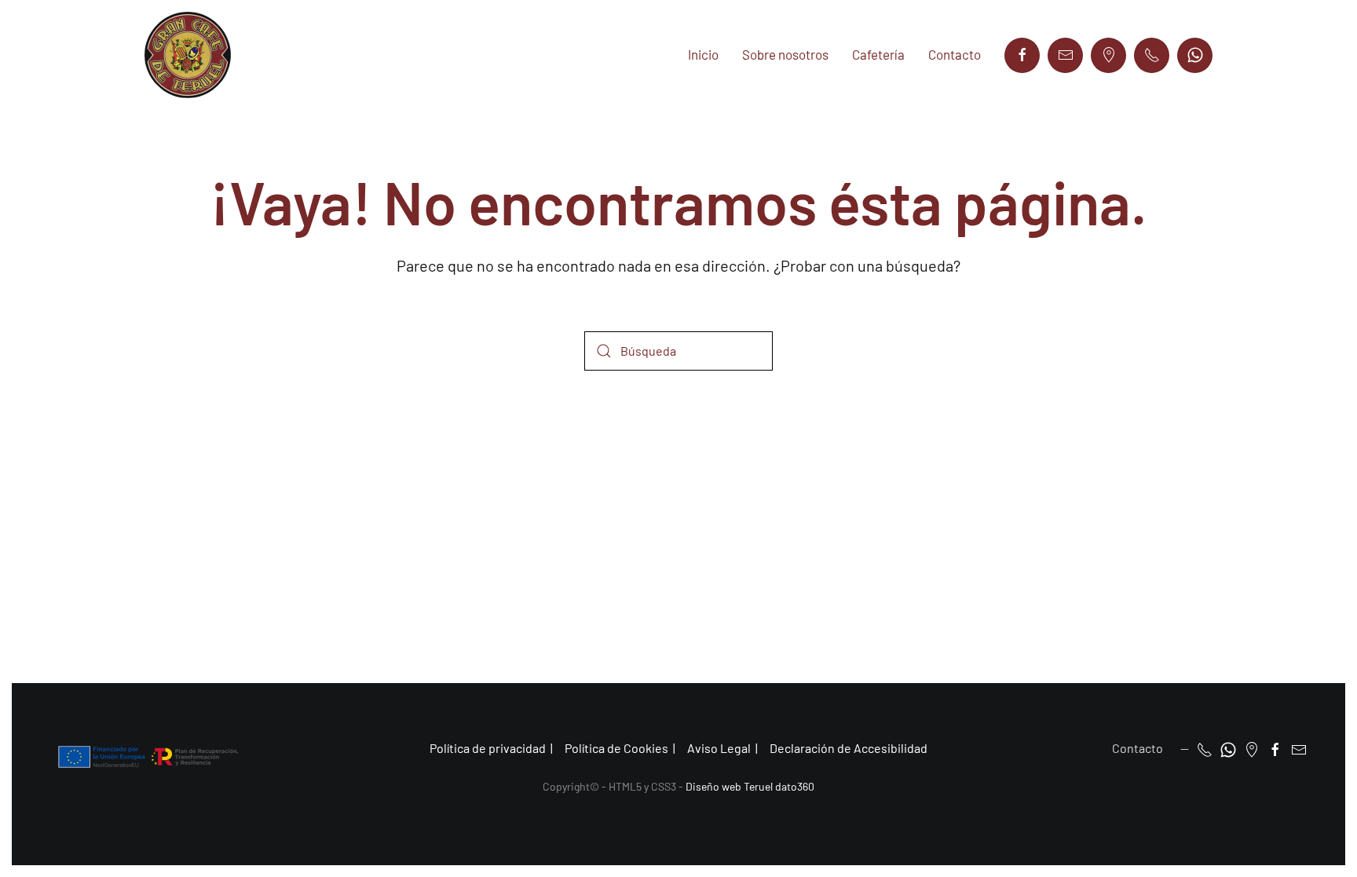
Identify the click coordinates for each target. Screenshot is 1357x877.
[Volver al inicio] (187, 55)
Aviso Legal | (722, 747)
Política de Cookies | (620, 747)
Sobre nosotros (785, 54)
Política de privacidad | (491, 747)
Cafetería (878, 54)
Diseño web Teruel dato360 (750, 786)
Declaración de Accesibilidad (848, 747)
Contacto (954, 54)
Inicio (703, 54)
